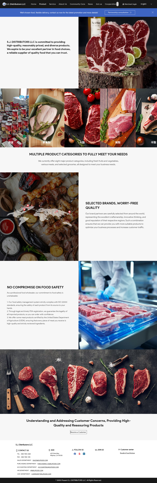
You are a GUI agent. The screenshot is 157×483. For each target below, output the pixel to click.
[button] (153, 12)
